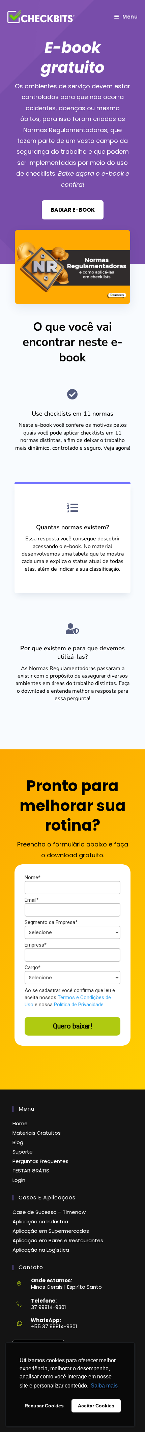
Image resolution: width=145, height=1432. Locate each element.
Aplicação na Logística (40, 1249)
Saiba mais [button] (104, 1386)
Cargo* (32, 967)
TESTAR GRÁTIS (30, 1170)
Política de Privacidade (79, 1005)
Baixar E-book (73, 210)
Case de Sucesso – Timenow (49, 1212)
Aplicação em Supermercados (50, 1230)
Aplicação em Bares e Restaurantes (57, 1240)
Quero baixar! (72, 1026)
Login (18, 1180)
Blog (17, 1142)
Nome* (32, 877)
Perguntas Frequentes (40, 1161)
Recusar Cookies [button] (44, 1405)
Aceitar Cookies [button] (96, 1405)
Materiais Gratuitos (36, 1132)
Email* (32, 900)
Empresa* (36, 945)
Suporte (22, 1151)
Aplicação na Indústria (40, 1221)
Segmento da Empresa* (51, 922)
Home (20, 1123)
